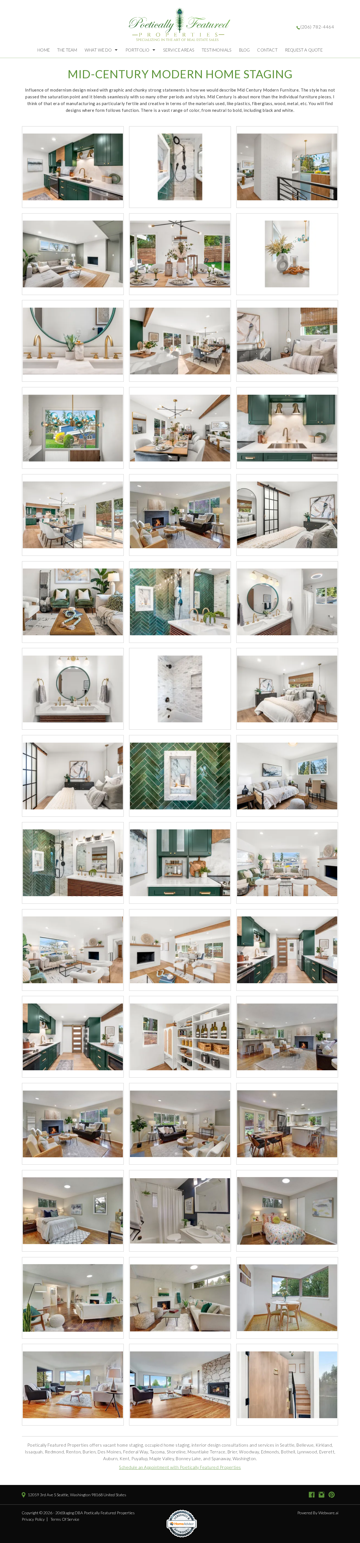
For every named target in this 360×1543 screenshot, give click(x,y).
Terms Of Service (64, 1519)
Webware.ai (328, 1512)
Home (43, 49)
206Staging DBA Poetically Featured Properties (95, 1512)
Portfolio (137, 49)
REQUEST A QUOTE (304, 49)
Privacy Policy (33, 1519)
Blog (244, 49)
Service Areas (179, 49)
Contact (267, 49)
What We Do (98, 49)
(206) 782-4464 (317, 26)
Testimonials (216, 49)
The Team (67, 49)
